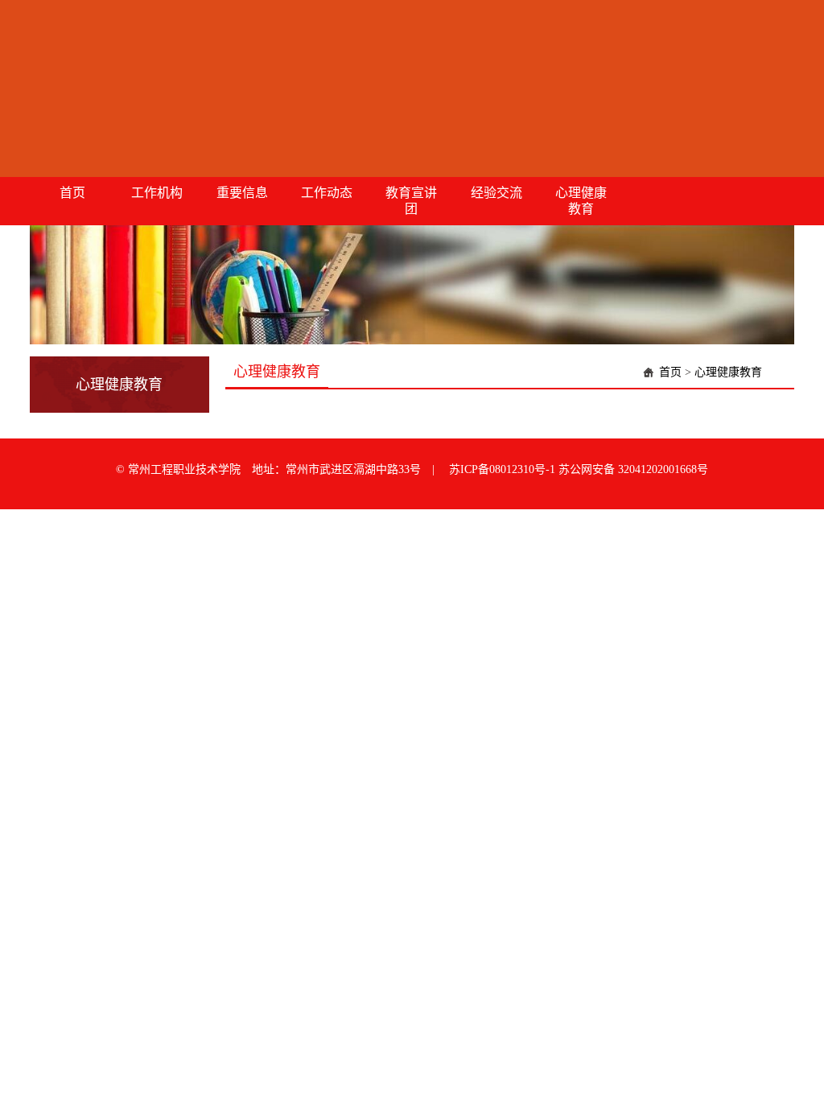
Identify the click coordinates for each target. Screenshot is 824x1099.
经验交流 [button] (496, 193)
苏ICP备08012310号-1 (503, 469)
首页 (670, 372)
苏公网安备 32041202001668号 (633, 469)
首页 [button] (72, 193)
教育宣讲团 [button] (411, 201)
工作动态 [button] (326, 193)
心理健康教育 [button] (581, 201)
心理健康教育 (728, 372)
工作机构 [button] (157, 193)
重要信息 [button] (242, 193)
